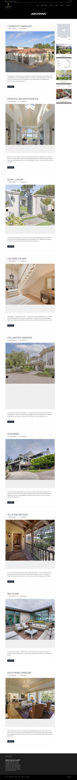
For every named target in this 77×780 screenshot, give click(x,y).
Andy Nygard (12, 28)
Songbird (13, 434)
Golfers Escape (17, 258)
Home (37, 5)
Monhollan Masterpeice (22, 99)
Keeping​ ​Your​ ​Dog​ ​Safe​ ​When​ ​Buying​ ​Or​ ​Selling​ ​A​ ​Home (12, 760)
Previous (7, 53)
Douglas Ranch (64, 100)
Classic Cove (63, 55)
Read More (11, 86)
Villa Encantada (17, 514)
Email (69, 39)
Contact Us (68, 5)
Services (51, 5)
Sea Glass (13, 593)
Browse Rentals (44, 5)
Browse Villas (11, 776)
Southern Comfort (19, 672)
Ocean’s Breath (64, 81)
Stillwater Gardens (19, 337)
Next (53, 53)
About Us (61, 5)
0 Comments (23, 28)
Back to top (69, 776)
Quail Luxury (15, 179)
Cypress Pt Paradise (19, 26)
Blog (56, 5)
